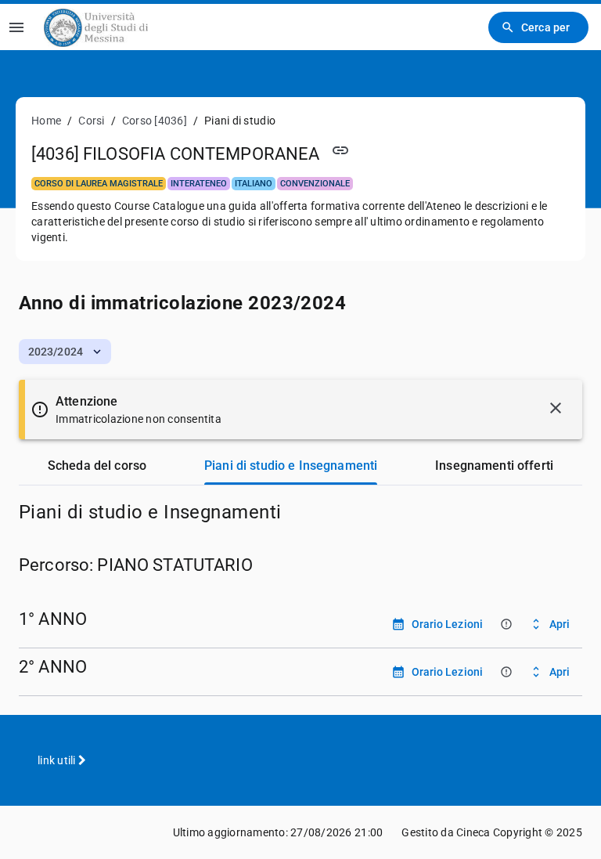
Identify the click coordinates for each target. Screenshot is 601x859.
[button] (65, 351)
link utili (58, 760)
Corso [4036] (154, 120)
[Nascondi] (555, 408)
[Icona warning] (505, 623)
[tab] (97, 466)
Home (46, 120)
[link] (96, 27)
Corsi (91, 120)
